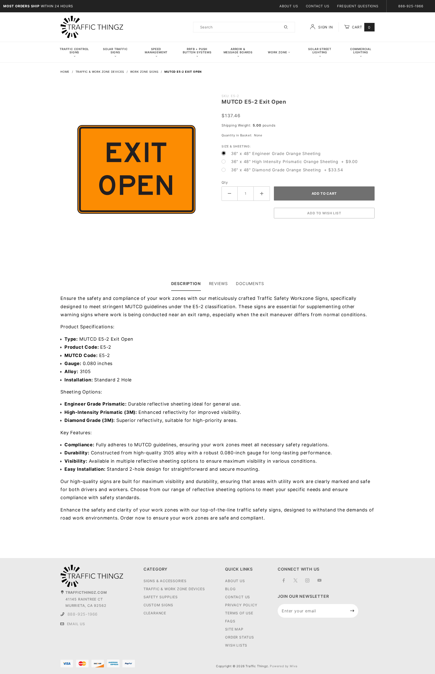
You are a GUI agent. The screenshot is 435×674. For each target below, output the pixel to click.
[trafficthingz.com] (91, 27)
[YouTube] (321, 582)
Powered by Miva (284, 666)
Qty (225, 182)
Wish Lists (236, 645)
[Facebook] (286, 582)
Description (186, 283)
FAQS (230, 621)
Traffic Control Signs (74, 50)
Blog (230, 589)
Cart (361, 27)
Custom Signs (158, 605)
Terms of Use (239, 613)
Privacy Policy (241, 605)
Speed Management (156, 50)
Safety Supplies (160, 597)
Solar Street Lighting (319, 50)
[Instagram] (309, 582)
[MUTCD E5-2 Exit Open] (136, 170)
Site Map (234, 629)
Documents (250, 283)
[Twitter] (298, 582)
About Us (288, 6)
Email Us (76, 624)
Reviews (218, 283)
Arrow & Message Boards (238, 50)
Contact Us (317, 6)
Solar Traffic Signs (115, 50)
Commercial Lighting (360, 50)
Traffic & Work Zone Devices (174, 589)
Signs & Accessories (165, 581)
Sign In (325, 27)
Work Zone (277, 52)
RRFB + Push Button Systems (197, 50)
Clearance (154, 613)
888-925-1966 (82, 614)
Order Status (239, 637)
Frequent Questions (357, 6)
